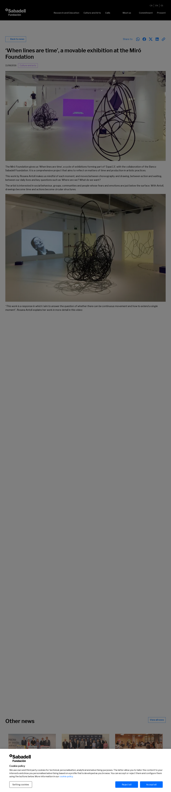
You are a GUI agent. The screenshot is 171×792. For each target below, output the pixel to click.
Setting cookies (20, 784)
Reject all (126, 784)
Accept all (151, 784)
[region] (85, 770)
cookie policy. (66, 776)
